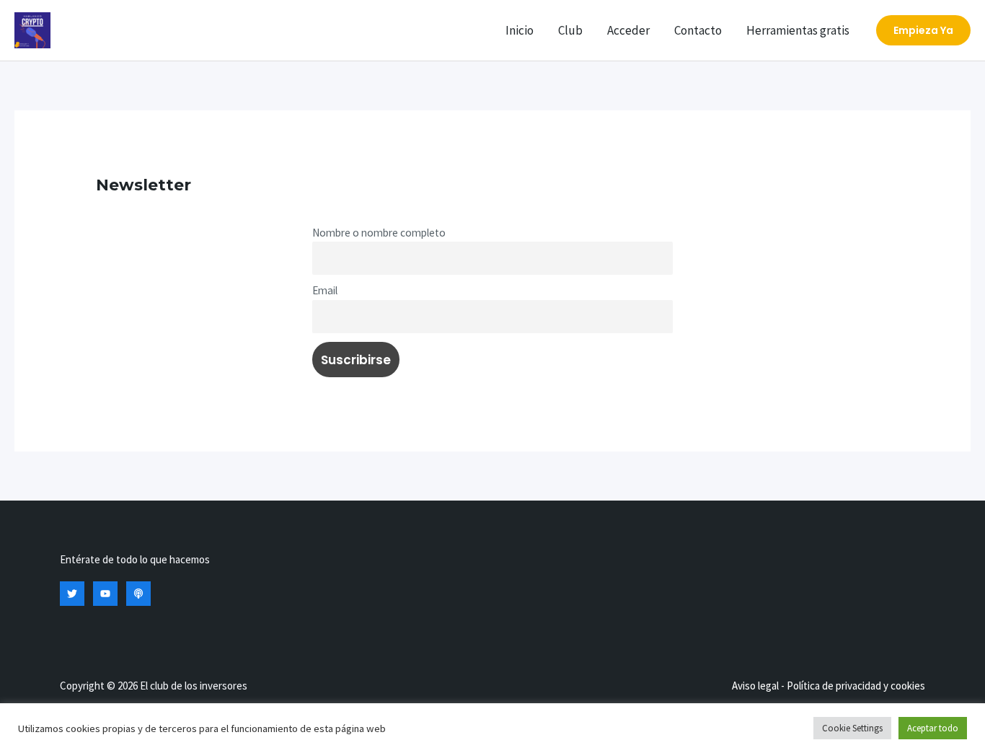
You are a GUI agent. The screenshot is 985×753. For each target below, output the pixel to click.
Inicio (519, 30)
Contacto (698, 30)
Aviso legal (755, 685)
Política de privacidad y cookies (856, 685)
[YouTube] (105, 593)
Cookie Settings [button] (852, 728)
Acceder (628, 30)
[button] (923, 30)
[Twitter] (72, 593)
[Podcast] (138, 593)
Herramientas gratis (797, 30)
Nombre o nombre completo (379, 232)
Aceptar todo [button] (932, 728)
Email (324, 290)
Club (570, 30)
